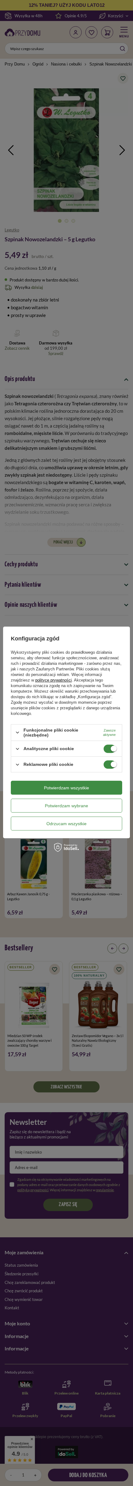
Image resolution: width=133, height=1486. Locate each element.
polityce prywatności (53, 680)
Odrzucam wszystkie (66, 823)
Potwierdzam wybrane (66, 805)
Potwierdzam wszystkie (66, 787)
